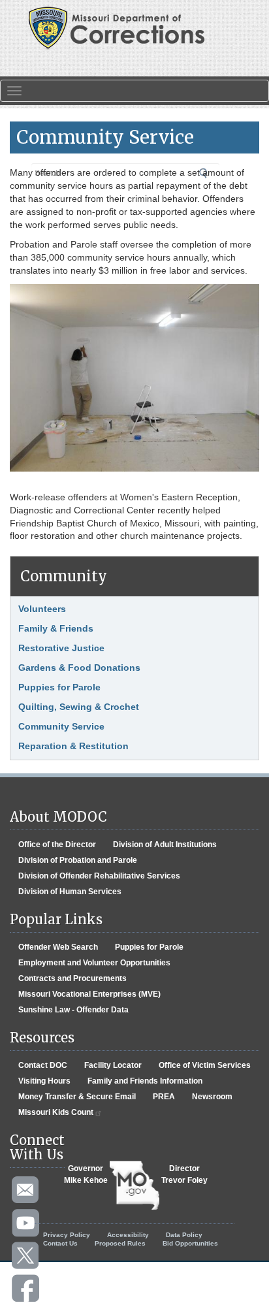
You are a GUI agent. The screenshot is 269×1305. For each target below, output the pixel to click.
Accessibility (128, 1234)
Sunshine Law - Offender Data (73, 1009)
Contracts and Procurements (72, 978)
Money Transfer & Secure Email (77, 1096)
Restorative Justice (61, 648)
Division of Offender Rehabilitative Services (99, 875)
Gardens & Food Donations (79, 667)
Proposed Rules (120, 1243)
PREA (164, 1096)
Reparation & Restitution (73, 746)
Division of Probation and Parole (77, 860)
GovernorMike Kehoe (86, 1174)
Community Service (61, 726)
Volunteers (42, 609)
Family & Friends (55, 628)
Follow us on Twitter (26, 1256)
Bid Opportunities (190, 1243)
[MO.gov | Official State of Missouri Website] (134, 1185)
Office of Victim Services (205, 1065)
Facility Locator (113, 1065)
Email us (26, 1190)
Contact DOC (42, 1065)
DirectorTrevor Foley (184, 1174)
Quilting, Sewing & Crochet (78, 706)
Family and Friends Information (144, 1081)
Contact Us (60, 1243)
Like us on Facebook (26, 1288)
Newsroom (212, 1096)
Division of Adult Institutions (165, 844)
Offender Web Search (58, 947)
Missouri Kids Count (55, 1112)
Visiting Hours (44, 1081)
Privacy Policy (66, 1234)
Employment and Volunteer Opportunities (94, 962)
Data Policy (184, 1234)
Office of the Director (57, 844)
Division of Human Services (69, 891)
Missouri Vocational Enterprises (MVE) (89, 994)
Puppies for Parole (59, 687)
